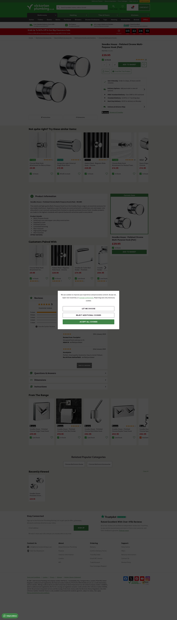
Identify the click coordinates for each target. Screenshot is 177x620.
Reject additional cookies (88, 315)
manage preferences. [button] (86, 298)
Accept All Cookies (88, 322)
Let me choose (88, 309)
